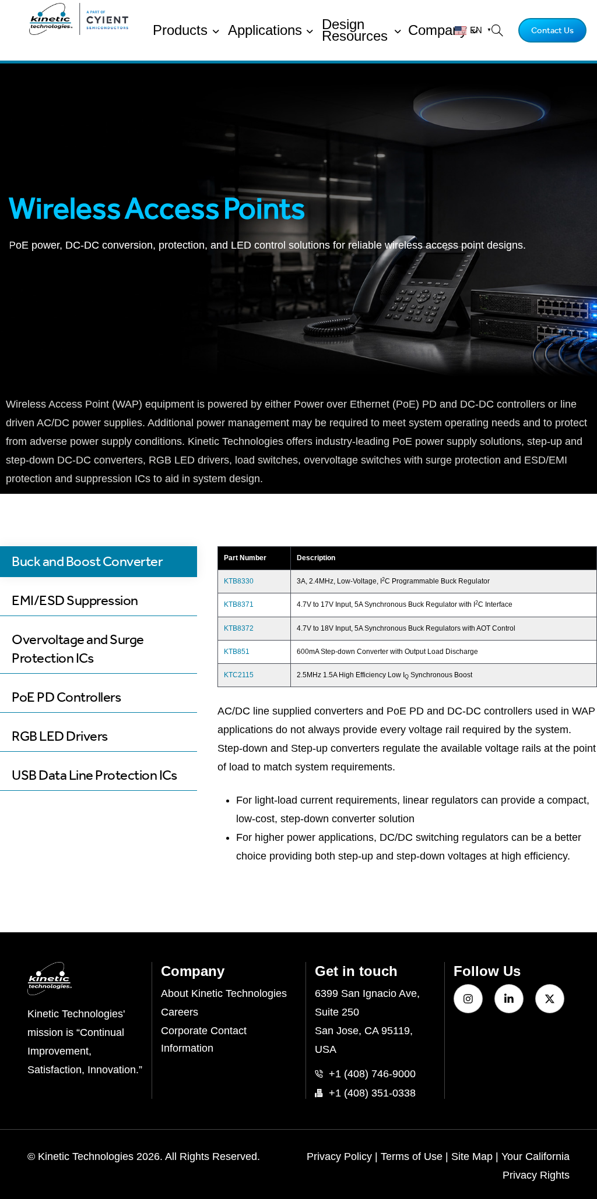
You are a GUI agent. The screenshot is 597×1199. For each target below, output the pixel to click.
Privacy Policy (339, 1156)
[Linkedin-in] (509, 998)
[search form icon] (494, 30)
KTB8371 (239, 604)
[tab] (98, 561)
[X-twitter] (549, 998)
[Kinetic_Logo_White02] (85, 978)
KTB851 (237, 652)
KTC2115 (239, 675)
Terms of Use (412, 1156)
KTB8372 (239, 628)
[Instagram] (468, 998)
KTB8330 (239, 581)
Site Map (472, 1156)
